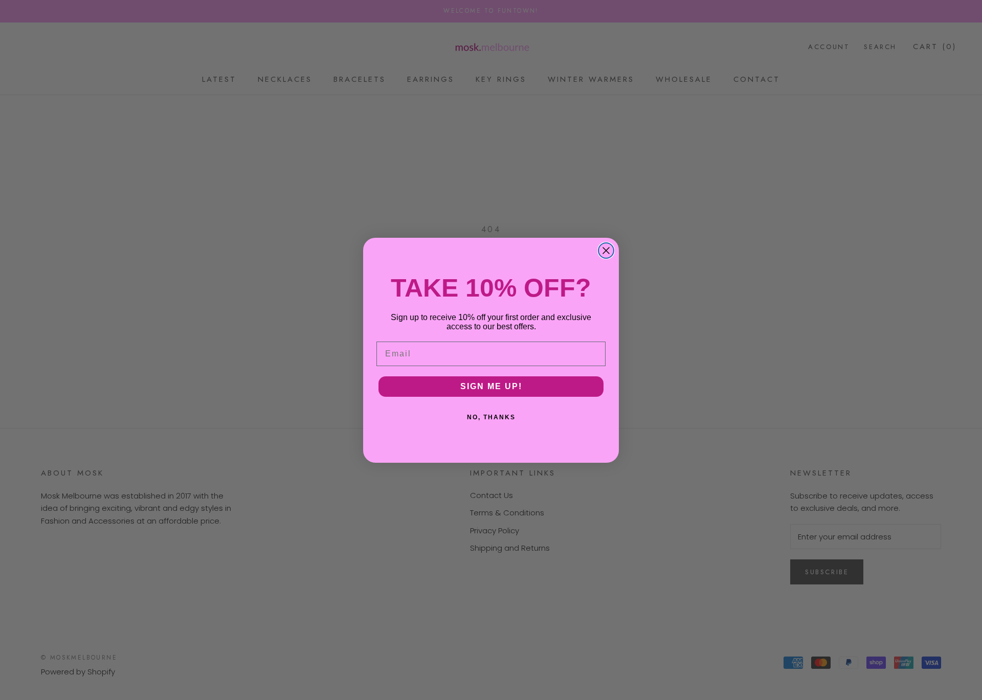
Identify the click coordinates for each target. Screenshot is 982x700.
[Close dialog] (606, 250)
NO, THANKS (491, 417)
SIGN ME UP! (491, 386)
